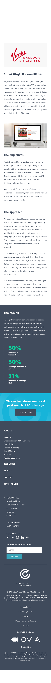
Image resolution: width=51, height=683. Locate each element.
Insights (8, 471)
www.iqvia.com (25, 661)
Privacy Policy (25, 607)
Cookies (25, 616)
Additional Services (12, 458)
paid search (16, 165)
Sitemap (25, 626)
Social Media (9, 451)
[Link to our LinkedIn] (22, 537)
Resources (9, 464)
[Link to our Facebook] (8, 537)
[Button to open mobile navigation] (45, 5)
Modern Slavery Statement (25, 621)
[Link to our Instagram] (17, 537)
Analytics (7, 454)
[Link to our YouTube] (27, 537)
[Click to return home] (9, 9)
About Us (9, 431)
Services (8, 437)
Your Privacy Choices (25, 612)
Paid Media (9, 444)
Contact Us (25, 412)
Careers (8, 477)
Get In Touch (11, 484)
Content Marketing (11, 448)
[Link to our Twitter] (12, 537)
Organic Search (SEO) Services (17, 441)
